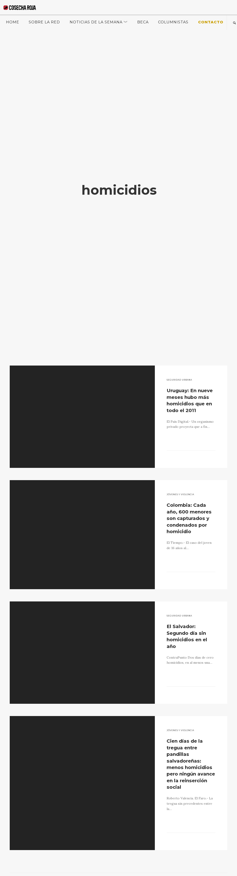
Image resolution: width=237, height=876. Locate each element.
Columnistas (173, 22)
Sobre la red (44, 22)
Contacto (210, 22)
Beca (143, 22)
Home (12, 22)
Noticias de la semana (96, 22)
